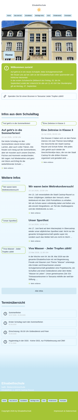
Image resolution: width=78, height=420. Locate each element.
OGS (48, 15)
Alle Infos (39, 291)
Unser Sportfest (38, 220)
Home (9, 15)
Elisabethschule (39, 5)
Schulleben (28, 15)
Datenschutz (71, 411)
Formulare (68, 15)
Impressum (59, 411)
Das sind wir (18, 15)
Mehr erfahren (8, 168)
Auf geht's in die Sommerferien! (12, 131)
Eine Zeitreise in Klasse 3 (57, 129)
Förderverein (57, 15)
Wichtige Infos (39, 15)
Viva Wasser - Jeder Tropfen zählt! (50, 248)
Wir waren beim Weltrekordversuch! (51, 186)
